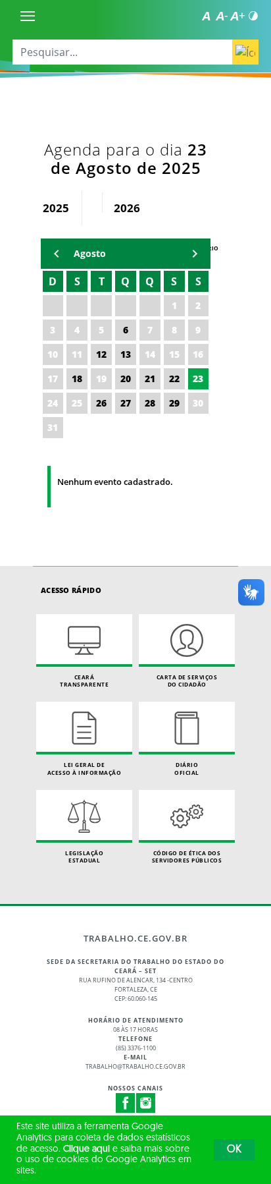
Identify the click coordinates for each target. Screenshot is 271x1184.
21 (150, 378)
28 (150, 403)
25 (77, 403)
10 (52, 354)
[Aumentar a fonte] (237, 16)
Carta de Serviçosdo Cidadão (187, 681)
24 (52, 403)
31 (52, 427)
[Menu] (27, 15)
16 (198, 354)
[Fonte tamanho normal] (206, 16)
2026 (127, 207)
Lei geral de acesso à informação (84, 768)
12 (101, 354)
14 (150, 354)
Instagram (146, 1103)
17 (52, 378)
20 (125, 378)
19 (101, 378)
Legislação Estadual (84, 856)
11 (77, 354)
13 (125, 354)
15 (174, 354)
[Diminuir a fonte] (222, 16)
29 (174, 403)
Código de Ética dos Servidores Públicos (187, 856)
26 (101, 403)
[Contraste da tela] (253, 16)
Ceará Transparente (84, 681)
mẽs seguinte (194, 254)
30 (198, 403)
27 (125, 403)
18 (77, 378)
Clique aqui (86, 1149)
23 (198, 378)
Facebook (126, 1103)
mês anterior (56, 254)
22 (174, 378)
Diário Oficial (186, 768)
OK (234, 1149)
